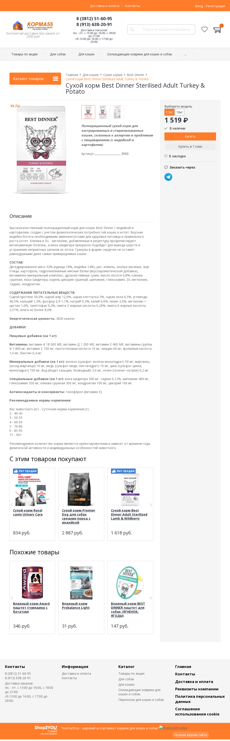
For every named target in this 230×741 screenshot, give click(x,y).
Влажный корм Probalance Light (76, 605)
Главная (183, 666)
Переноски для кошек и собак (141, 700)
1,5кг (169, 112)
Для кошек (126, 684)
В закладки (177, 156)
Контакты (132, 6)
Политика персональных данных (200, 699)
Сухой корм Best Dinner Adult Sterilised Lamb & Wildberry (129, 514)
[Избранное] (204, 29)
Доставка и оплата (104, 6)
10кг (179, 112)
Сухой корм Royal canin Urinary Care (28, 512)
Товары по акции (131, 673)
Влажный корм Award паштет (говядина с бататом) (31, 607)
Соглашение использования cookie (197, 711)
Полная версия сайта (191, 735)
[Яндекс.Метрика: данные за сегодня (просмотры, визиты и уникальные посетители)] (173, 728)
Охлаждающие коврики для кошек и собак (139, 692)
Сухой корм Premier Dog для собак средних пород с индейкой (78, 516)
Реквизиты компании (197, 688)
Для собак (126, 679)
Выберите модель (178, 106)
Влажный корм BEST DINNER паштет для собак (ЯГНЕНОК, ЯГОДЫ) (128, 609)
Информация (75, 666)
